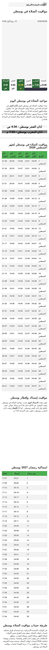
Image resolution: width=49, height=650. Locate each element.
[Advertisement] (24, 51)
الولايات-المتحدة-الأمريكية (35, 4)
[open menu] (45, 4)
